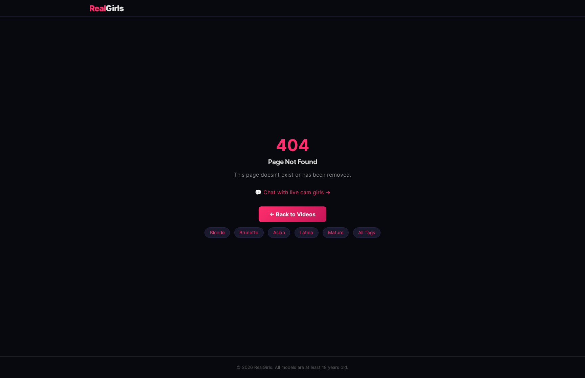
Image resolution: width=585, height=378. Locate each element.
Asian (279, 232)
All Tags (366, 232)
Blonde (217, 232)
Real (106, 8)
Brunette (248, 232)
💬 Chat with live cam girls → (292, 192)
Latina (306, 232)
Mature (336, 232)
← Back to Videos (292, 214)
